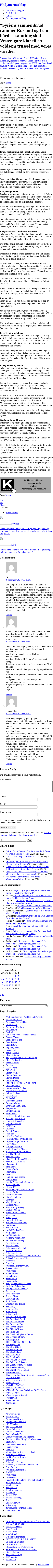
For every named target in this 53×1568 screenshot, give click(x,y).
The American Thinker (16, 1316)
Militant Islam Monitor (16, 1212)
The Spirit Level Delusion (17, 1370)
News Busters (12, 1227)
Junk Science (11, 1179)
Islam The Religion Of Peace (19, 1159)
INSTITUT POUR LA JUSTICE (21, 1539)
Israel (49, 63)
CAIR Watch (11, 1067)
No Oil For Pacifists (14, 1230)
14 (13, 982)
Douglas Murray (13, 1103)
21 (13, 985)
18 (4, 985)
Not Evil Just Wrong (15, 1240)
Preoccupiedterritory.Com (17, 1266)
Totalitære (28, 68)
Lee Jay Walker (13, 1192)
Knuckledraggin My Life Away (20, 1189)
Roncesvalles (11, 1487)
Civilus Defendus (13, 1075)
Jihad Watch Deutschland (17, 1444)
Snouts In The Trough (15, 1304)
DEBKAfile (11, 1095)
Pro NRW (10, 1472)
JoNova (9, 1174)
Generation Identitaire (15, 1537)
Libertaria (10, 1449)
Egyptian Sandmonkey (16, 1106)
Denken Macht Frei (14, 1434)
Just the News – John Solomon (19, 1182)
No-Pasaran (11, 1233)
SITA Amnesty (12, 1299)
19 (7, 985)
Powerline (10, 1263)
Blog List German (14, 1426)
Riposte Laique (12, 1552)
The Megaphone (13, 1344)
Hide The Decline (14, 1136)
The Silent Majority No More (19, 1365)
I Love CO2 (11, 1144)
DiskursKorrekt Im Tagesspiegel (20, 1437)
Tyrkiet (46, 68)
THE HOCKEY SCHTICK (18, 1342)
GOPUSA (10, 1126)
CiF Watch (10, 1070)
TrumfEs (38, 68)
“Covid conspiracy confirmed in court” (23, 856)
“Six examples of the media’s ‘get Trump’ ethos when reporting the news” (27, 862)
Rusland (12, 68)
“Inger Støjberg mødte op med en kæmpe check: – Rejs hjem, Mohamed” (28, 891)
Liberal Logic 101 (14, 1197)
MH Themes (43, 1564)
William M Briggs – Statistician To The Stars (26, 1390)
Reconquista (11, 1281)
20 (10, 985)
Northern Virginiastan (15, 1238)
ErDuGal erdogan (38, 58)
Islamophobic (12, 1164)
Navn (2, 796)
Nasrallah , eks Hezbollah (25, 66)
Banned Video (12, 1037)
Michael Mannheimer (15, 1454)
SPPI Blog (10, 1306)
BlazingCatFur (12, 1052)
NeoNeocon (11, 1225)
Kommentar (5, 779)
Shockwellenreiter (14, 1490)
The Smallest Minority (16, 1367)
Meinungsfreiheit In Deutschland (20, 1452)
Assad (26, 58)
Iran (44, 63)
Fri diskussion (12, 13)
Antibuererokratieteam (16, 1421)
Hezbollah (4, 61)
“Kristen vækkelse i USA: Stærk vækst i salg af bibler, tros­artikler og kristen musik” (27, 872)
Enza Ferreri (11, 1529)
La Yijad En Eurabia (15, 1542)
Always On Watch (14, 1019)
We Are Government (15, 1387)
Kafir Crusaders (13, 1184)
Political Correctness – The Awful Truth (23, 1255)
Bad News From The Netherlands (21, 1034)
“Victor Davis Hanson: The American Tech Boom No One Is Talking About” (28, 852)
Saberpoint (10, 1291)
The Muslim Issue (14, 1349)
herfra (8, 83)
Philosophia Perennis (15, 1462)
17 (1, 985)
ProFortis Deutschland (16, 1470)
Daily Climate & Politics (16, 1090)
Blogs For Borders (14, 1060)
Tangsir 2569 (11, 1495)
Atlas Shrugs (11, 1029)
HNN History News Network (19, 1139)
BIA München (12, 1424)
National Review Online (16, 1222)
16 (19, 982)
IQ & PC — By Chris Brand (18, 1151)
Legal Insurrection (14, 1194)
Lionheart (10, 1200)
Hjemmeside (5, 812)
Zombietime (11, 1403)
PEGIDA (10, 1459)
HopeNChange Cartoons (17, 1141)
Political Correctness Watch (18, 1258)
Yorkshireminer (12, 1400)
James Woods (12, 1169)
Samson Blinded (13, 1293)
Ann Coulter (11, 1024)
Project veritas (12, 1268)
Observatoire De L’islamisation (19, 1547)
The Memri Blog (13, 1347)
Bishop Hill (11, 1050)
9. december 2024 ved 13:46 (18, 580)
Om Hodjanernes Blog (16, 18)
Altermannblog (12, 1416)
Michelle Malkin (13, 1210)
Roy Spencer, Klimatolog (17, 1288)
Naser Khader (12, 512)
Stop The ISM (12, 1309)
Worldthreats (11, 1398)
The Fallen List (12, 1332)
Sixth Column (12, 1301)
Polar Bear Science (14, 1253)
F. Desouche (11, 1531)
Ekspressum (11, 1108)
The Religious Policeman (17, 1362)
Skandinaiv (11, 1559)
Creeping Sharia (13, 1085)
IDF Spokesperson (14, 1146)
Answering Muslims (15, 1027)
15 (16, 982)
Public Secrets (12, 1273)
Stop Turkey (11, 1311)
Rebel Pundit (11, 1278)
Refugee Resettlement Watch (18, 1283)
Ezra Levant (11, 1113)
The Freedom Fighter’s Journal (19, 1334)
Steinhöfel (10, 1492)
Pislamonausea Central (16, 1248)
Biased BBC (11, 1045)
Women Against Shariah (16, 1395)
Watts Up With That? (15, 1385)
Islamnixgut (11, 1442)
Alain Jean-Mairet (14, 1526)
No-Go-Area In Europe (16, 1457)
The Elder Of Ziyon (14, 1329)
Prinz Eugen (11, 1467)
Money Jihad (11, 1217)
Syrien (20, 68)
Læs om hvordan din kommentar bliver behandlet (25, 833)
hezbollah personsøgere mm (18, 63)
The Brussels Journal (15, 1321)
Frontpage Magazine (15, 1121)
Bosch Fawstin (12, 1062)
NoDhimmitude (13, 1235)
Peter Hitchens (12, 1245)
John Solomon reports (15, 1177)
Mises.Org (10, 1215)
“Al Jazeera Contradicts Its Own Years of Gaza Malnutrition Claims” (29, 917)
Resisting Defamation (15, 1286)
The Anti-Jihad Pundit (15, 1319)
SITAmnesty (11, 1557)
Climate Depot (12, 1078)
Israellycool (11, 1167)
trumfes (20, 58)
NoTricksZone (12, 1243)
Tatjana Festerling (13, 1497)
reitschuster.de (12, 1485)
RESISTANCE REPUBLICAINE (21, 1549)
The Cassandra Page (15, 1324)
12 (7, 982)
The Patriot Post (13, 1354)
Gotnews (10, 1128)
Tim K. (9, 1500)
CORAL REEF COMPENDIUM (21, 1083)
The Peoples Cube (14, 1357)
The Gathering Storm (15, 1337)
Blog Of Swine (12, 1055)
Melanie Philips (13, 1205)
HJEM (9, 16)
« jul (2, 994)
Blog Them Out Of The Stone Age (21, 1057)
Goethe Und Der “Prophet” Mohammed (23, 1439)
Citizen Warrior (12, 1073)
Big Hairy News (13, 1047)
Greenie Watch (12, 1131)
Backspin (10, 1032)
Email (2, 804)
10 (1, 982)
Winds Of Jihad (13, 1393)
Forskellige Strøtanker (15, 1118)
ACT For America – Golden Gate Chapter (24, 1017)
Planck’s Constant (14, 1250)
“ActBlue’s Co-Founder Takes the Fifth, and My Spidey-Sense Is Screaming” (27, 867)
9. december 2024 (8, 58)
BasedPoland (11, 1042)
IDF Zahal (36, 63)
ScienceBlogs (12, 1296)
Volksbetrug (11, 1505)
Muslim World (6, 66)
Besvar (9, 615)
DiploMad (10, 1098)
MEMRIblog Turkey (15, 1207)
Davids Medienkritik (15, 1431)
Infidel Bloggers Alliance (17, 1149)
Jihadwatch (11, 1172)
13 (10, 982)
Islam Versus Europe (15, 1161)
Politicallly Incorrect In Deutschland (22, 1464)
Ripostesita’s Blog (14, 1554)
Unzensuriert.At (13, 1503)
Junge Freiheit (12, 1447)
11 (4, 982)
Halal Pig (10, 1134)
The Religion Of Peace (16, 1360)
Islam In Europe (13, 1156)
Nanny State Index (14, 1220)
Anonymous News (14, 1419)
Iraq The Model (13, 1154)
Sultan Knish (11, 1314)
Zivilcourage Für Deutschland (19, 1508)
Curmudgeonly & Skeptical (18, 1088)
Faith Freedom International (18, 1116)
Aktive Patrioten (13, 1414)
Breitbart (9, 1065)
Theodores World (13, 1372)
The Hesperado (12, 1339)
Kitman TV (11, 1187)
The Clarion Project (14, 1326)
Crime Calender (13, 1429)
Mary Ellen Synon (14, 1202)
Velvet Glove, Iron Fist (16, 1380)
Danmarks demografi (15, 10)
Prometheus (11, 1475)
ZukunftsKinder (13, 1510)
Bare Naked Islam (14, 1040)
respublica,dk (12, 1534)
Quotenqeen (11, 1477)
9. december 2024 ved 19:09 (18, 713)
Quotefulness (11, 1276)
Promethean (11, 1271)
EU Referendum (13, 1111)
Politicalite (10, 1260)
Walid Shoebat (12, 1382)
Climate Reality (13, 1080)
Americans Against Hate (16, 1022)
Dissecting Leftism (14, 1101)
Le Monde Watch (13, 1544)
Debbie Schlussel (13, 1093)
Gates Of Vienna (13, 1123)
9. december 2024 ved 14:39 (18, 641)
